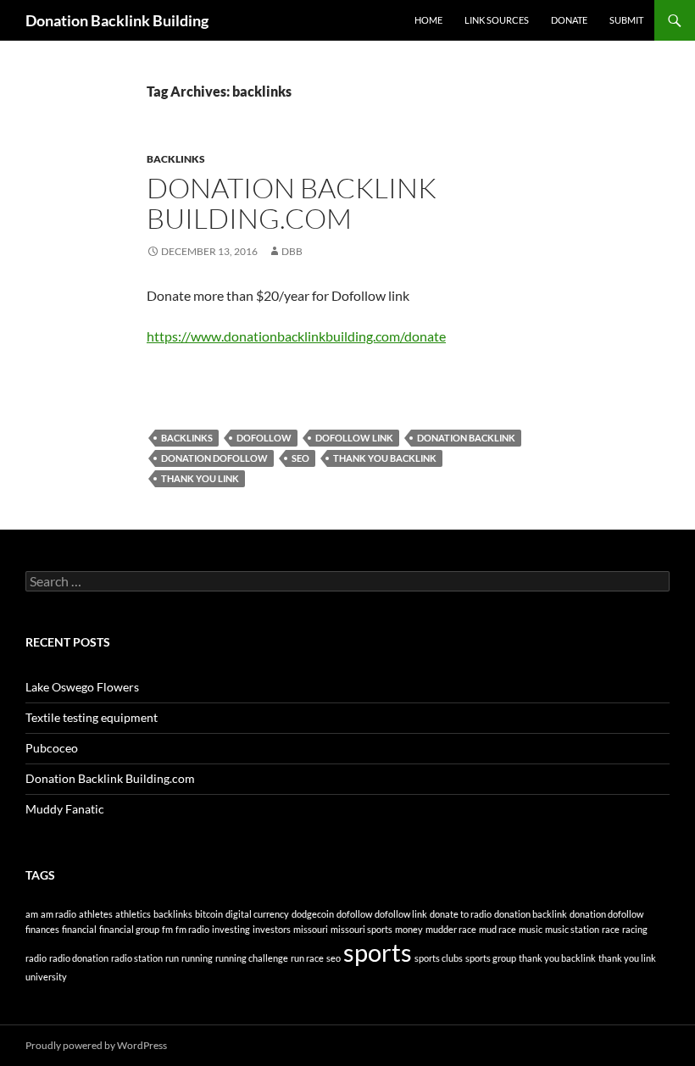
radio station (137, 957)
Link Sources (496, 19)
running (197, 957)
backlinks (187, 437)
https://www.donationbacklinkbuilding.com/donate (296, 336)
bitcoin (209, 913)
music (530, 929)
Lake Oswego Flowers (82, 687)
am (31, 913)
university (46, 976)
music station (572, 929)
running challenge (251, 957)
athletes (96, 913)
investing (231, 929)
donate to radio (461, 913)
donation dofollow (214, 458)
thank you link (200, 478)
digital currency (257, 913)
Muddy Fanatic (64, 809)
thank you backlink (384, 458)
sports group (490, 957)
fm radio (192, 929)
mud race (497, 929)
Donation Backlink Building (116, 20)
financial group (129, 929)
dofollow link (354, 437)
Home (428, 19)
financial (79, 929)
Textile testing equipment (91, 717)
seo (300, 458)
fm (167, 929)
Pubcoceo (51, 748)
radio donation (78, 957)
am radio (58, 913)
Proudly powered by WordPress (96, 1045)
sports (377, 952)
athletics (133, 913)
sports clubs (438, 957)
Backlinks (176, 159)
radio (36, 957)
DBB (292, 251)
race (611, 929)
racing (635, 929)
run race (307, 957)
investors (272, 929)
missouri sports (361, 929)
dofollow (264, 437)
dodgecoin (313, 913)
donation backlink (466, 437)
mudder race (450, 929)
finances (42, 929)
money (409, 929)
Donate (569, 19)
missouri (310, 929)
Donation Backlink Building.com (291, 203)
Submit (626, 19)
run (172, 957)
